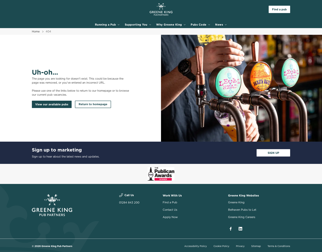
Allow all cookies (271, 8)
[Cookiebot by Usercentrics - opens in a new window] (44, 31)
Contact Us (170, 210)
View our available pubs (51, 104)
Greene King (236, 202)
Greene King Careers (241, 217)
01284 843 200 (129, 202)
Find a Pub (170, 202)
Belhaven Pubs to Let (242, 210)
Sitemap (256, 246)
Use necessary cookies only (271, 19)
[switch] (119, 31)
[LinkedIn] (240, 228)
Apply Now (170, 217)
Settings (195, 31)
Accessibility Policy (195, 246)
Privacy (240, 246)
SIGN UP (273, 153)
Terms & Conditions (278, 246)
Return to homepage (93, 104)
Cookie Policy (221, 246)
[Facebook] (230, 228)
